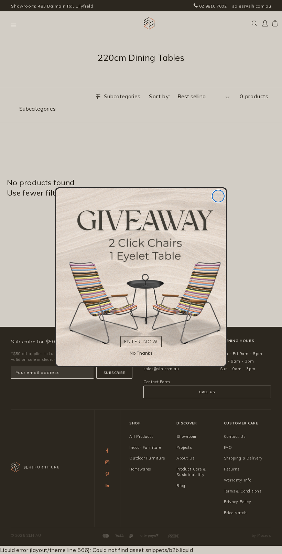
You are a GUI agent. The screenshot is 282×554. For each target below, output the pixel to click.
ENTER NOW (141, 341)
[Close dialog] (218, 196)
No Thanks (141, 353)
